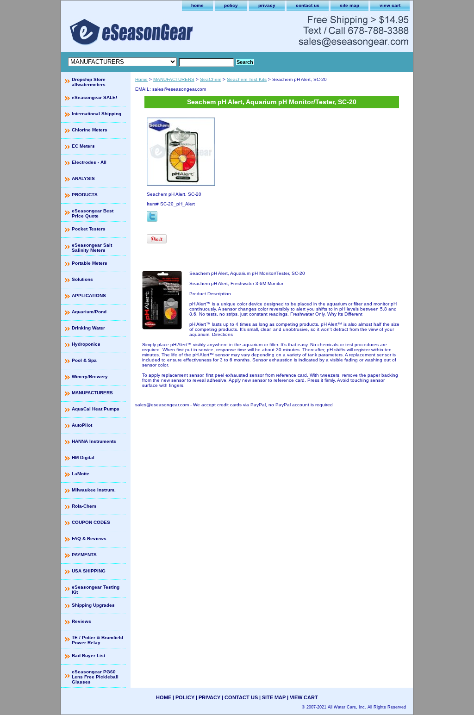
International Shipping (96, 113)
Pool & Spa (84, 360)
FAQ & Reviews (89, 538)
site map (349, 5)
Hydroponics (86, 344)
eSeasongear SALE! (94, 97)
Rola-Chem (84, 506)
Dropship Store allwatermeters (89, 82)
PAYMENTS (84, 554)
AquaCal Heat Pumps (95, 408)
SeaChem (210, 79)
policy (231, 5)
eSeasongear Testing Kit (95, 589)
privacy (266, 5)
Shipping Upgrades (93, 605)
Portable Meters (89, 263)
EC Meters (83, 146)
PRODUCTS (85, 194)
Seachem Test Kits (247, 79)
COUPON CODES (91, 522)
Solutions (82, 279)
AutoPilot (82, 425)
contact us (307, 5)
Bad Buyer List (88, 655)
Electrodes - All (89, 162)
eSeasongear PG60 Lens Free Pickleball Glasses (95, 676)
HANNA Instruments (94, 441)
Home (141, 79)
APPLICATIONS (89, 295)
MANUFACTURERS (173, 79)
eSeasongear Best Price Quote (92, 213)
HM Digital (83, 457)
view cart (390, 5)
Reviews (81, 621)
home (197, 5)
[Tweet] (152, 220)
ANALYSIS (83, 178)
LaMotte (80, 473)
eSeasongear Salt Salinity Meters (92, 247)
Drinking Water (88, 327)
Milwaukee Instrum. (94, 489)
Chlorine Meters (89, 129)
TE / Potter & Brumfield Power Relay (97, 640)
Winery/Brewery (90, 376)
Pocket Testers (89, 228)
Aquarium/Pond (89, 311)
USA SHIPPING (89, 570)
